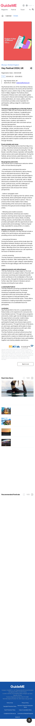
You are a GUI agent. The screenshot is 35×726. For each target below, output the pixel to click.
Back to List (25, 364)
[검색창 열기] (33, 9)
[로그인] (23, 5)
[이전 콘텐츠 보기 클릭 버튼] (24, 378)
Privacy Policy (25, 702)
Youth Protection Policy (9, 710)
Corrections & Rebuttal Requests (25, 713)
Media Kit (17, 717)
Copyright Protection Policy (9, 706)
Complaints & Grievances (10, 713)
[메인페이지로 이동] (9, 5)
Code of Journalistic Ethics (25, 710)
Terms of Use (10, 702)
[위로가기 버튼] (29, 720)
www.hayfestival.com (23, 83)
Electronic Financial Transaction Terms (25, 706)
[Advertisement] (17, 470)
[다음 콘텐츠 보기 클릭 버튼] (32, 378)
